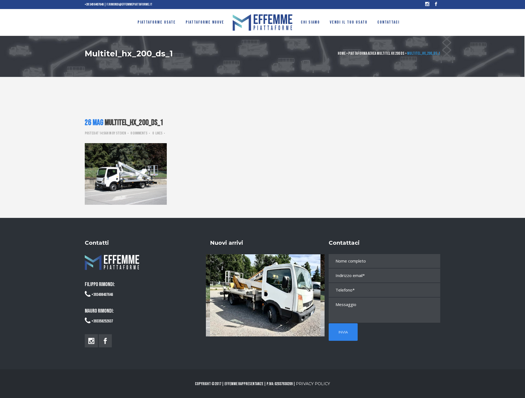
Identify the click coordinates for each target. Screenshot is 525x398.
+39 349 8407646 (94, 4)
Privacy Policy (313, 383)
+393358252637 (102, 321)
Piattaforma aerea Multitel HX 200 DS (376, 53)
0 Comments (138, 133)
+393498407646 (102, 294)
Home (342, 53)
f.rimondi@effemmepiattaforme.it (129, 4)
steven (121, 133)
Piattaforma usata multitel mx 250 (265, 290)
